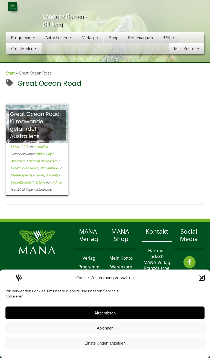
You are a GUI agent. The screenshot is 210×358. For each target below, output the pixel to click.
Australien (40, 147)
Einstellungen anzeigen (105, 343)
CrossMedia (21, 48)
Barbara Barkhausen (43, 161)
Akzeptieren (105, 313)
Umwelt (53, 175)
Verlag (88, 37)
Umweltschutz (21, 182)
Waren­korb (121, 267)
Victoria (40, 182)
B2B (166, 37)
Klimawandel (50, 168)
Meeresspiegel (22, 175)
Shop (113, 37)
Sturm (39, 175)
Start (10, 73)
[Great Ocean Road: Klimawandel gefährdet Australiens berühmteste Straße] (37, 124)
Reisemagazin (140, 37)
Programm (20, 37)
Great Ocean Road (24, 168)
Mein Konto (184, 48)
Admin (57, 182)
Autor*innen (56, 37)
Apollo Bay (44, 154)
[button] (202, 277)
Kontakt (156, 231)
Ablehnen (105, 328)
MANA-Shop (121, 235)
